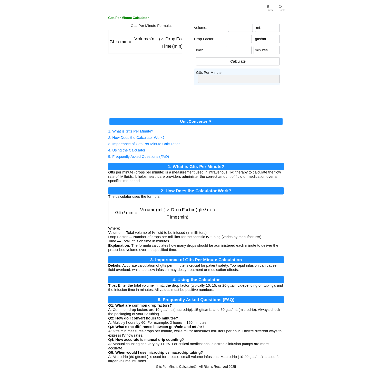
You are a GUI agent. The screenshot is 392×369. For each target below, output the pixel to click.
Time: (198, 50)
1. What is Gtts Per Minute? (130, 131)
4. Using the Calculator (126, 150)
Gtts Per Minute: (209, 73)
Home (270, 9)
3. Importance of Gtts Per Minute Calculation (144, 144)
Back (282, 9)
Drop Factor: (204, 39)
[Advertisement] (149, 84)
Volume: (200, 28)
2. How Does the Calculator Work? (136, 138)
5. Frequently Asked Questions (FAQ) (138, 157)
